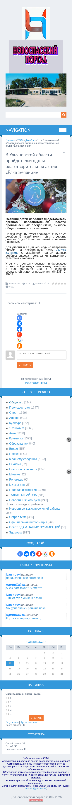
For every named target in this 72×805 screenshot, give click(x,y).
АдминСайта (42, 283)
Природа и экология (23, 489)
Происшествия (19, 407)
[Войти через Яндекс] (19, 334)
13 (27, 663)
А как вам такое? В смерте (24, 588)
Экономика (16, 428)
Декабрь (30, 140)
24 (62, 668)
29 (44, 674)
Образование (18, 443)
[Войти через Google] (20, 340)
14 (36, 663)
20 (27, 668)
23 (53, 668)
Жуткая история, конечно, (23, 618)
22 (44, 668)
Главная (10, 140)
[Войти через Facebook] (19, 329)
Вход (44, 382)
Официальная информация (28, 522)
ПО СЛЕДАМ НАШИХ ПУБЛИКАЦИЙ (34, 527)
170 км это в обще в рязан (24, 598)
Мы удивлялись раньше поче (26, 608)
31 (62, 674)
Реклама (15, 464)
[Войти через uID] (19, 318)
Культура (15, 423)
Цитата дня (17, 484)
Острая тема (18, 517)
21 (36, 668)
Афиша (14, 417)
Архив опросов (28, 722)
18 (10, 668)
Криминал (16, 438)
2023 (20, 140)
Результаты (12, 722)
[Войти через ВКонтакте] (19, 323)
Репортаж (16, 479)
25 (10, 674)
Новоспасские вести (23, 469)
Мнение (14, 474)
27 (27, 674)
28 (36, 674)
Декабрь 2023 (36, 641)
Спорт (13, 412)
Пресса (14, 453)
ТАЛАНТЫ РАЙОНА (23, 495)
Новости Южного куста (25, 500)
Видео (13, 448)
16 (53, 663)
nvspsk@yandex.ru (35, 788)
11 (38, 140)
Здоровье (16, 532)
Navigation (18, 130)
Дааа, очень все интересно (24, 577)
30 (53, 674)
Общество (14, 283)
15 (44, 663)
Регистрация (32, 382)
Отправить (25, 365)
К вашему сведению (23, 459)
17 (62, 663)
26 (18, 674)
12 (18, 663)
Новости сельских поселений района (34, 508)
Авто (12, 433)
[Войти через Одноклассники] (19, 346)
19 (18, 668)
